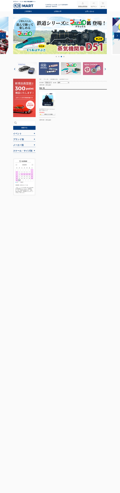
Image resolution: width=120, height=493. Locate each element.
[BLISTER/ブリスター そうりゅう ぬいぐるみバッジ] (47, 100)
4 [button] (63, 56)
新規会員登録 (82, 6)
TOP (40, 79)
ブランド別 (46, 79)
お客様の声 (57, 11)
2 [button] (58, 56)
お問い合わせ (89, 11)
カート (103, 6)
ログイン (94, 6)
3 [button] (61, 56)
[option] (60, 35)
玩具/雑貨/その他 (53, 79)
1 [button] (56, 56)
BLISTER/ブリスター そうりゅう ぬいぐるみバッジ (47, 109)
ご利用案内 (28, 11)
